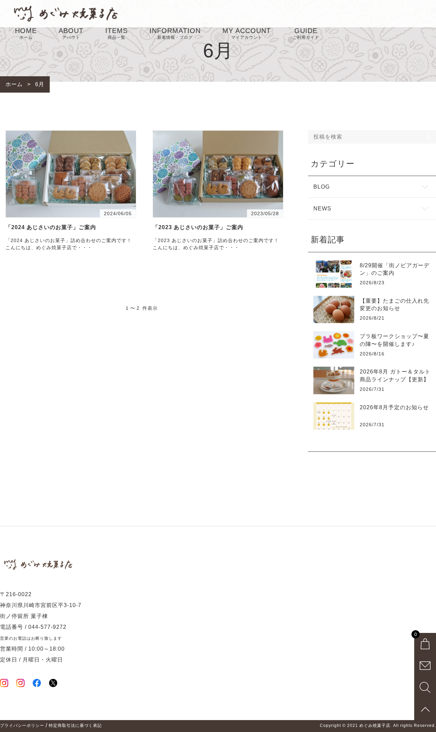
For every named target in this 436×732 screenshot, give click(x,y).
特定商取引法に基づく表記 (75, 725)
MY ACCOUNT (246, 33)
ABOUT (71, 33)
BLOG (321, 187)
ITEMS (116, 33)
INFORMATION (175, 33)
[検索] (429, 137)
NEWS (322, 208)
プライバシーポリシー (22, 725)
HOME (26, 33)
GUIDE (306, 33)
